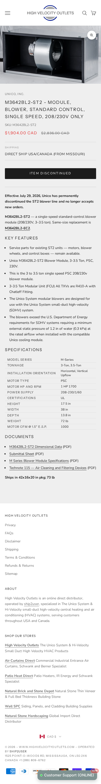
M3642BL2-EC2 (17, 228)
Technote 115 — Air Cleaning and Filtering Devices (48, 468)
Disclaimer (13, 541)
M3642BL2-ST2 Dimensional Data (35, 446)
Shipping (11, 549)
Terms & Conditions (20, 557)
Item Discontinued (51, 173)
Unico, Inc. (14, 94)
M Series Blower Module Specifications (39, 460)
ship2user (31, 604)
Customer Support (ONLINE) (70, 773)
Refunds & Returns (19, 565)
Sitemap (11, 573)
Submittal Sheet (21, 454)
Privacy (10, 525)
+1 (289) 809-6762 (32, 760)
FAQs (9, 533)
